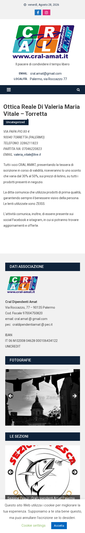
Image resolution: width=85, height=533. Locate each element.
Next (74, 396)
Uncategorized (15, 122)
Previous (10, 396)
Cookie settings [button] (34, 525)
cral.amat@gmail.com (46, 73)
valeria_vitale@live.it (27, 154)
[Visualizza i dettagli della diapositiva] (42, 473)
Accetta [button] (59, 525)
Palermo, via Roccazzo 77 (48, 79)
